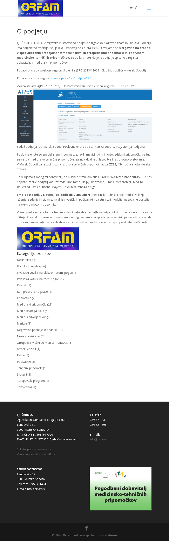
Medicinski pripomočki (31, 304)
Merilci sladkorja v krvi (31, 317)
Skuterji (22, 374)
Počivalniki (24, 362)
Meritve (22, 323)
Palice (21, 355)
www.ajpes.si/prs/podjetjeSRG (71, 78)
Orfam (68, 535)
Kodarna (110, 535)
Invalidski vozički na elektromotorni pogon (45, 273)
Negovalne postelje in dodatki (37, 330)
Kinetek (22, 285)
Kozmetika (24, 298)
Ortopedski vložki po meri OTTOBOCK (42, 343)
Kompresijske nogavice (32, 292)
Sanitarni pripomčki (29, 368)
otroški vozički (26, 349)
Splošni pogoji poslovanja (34, 449)
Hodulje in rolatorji (29, 266)
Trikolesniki (24, 387)
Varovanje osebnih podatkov (36, 454)
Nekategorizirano (28, 336)
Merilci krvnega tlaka (30, 311)
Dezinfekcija (25, 260)
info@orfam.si (99, 439)
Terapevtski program (31, 381)
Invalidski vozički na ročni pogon (38, 279)
